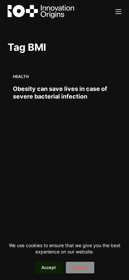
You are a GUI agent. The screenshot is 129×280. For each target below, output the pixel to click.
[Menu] (118, 12)
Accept (48, 267)
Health (21, 76)
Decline (80, 267)
